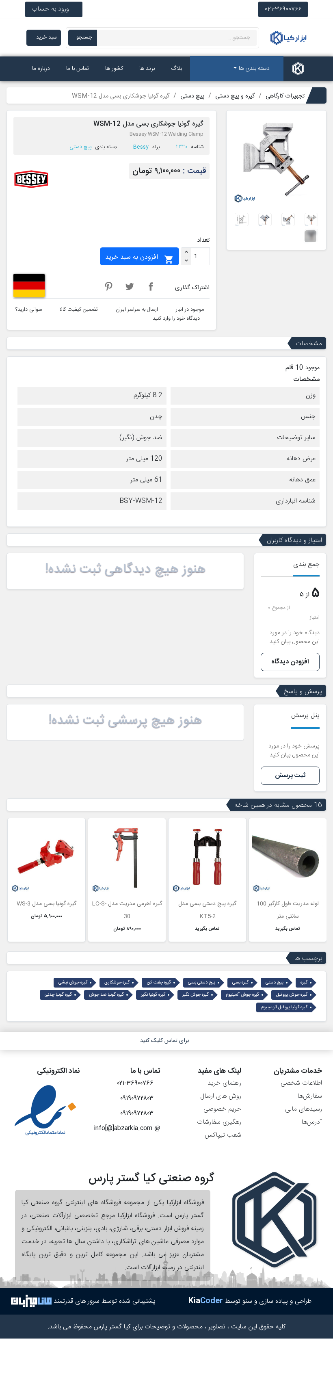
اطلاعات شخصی (301, 1083)
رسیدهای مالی (303, 1109)
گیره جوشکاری (117, 982)
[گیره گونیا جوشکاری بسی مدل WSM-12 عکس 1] (311, 219)
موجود (312, 368)
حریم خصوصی (222, 1109)
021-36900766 (283, 9)
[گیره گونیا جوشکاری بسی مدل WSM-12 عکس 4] (241, 219)
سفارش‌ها (309, 1096)
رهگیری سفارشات (219, 1122)
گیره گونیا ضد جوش (106, 995)
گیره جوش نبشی (72, 982)
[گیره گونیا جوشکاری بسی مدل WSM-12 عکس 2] (288, 219)
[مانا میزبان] (31, 1301)
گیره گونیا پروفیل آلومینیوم (284, 1007)
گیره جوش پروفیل (291, 995)
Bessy (141, 147)
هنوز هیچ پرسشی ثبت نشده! (125, 720)
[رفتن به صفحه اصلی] (298, 68)
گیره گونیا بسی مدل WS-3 (46, 904)
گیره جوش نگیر (195, 995)
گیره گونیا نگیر (153, 995)
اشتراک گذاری (151, 286)
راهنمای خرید (224, 1083)
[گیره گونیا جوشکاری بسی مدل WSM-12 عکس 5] (311, 235)
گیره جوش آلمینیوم (242, 995)
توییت (129, 286)
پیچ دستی (80, 147)
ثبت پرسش (290, 775)
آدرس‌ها (311, 1122)
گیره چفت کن (159, 982)
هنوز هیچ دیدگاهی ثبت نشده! (125, 569)
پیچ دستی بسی (201, 982)
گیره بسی (240, 982)
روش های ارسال (220, 1096)
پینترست (108, 286)
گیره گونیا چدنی (58, 995)
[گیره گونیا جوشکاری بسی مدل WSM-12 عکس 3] (265, 219)
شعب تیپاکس (223, 1135)
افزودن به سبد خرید (139, 258)
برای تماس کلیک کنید (164, 1041)
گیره (304, 982)
